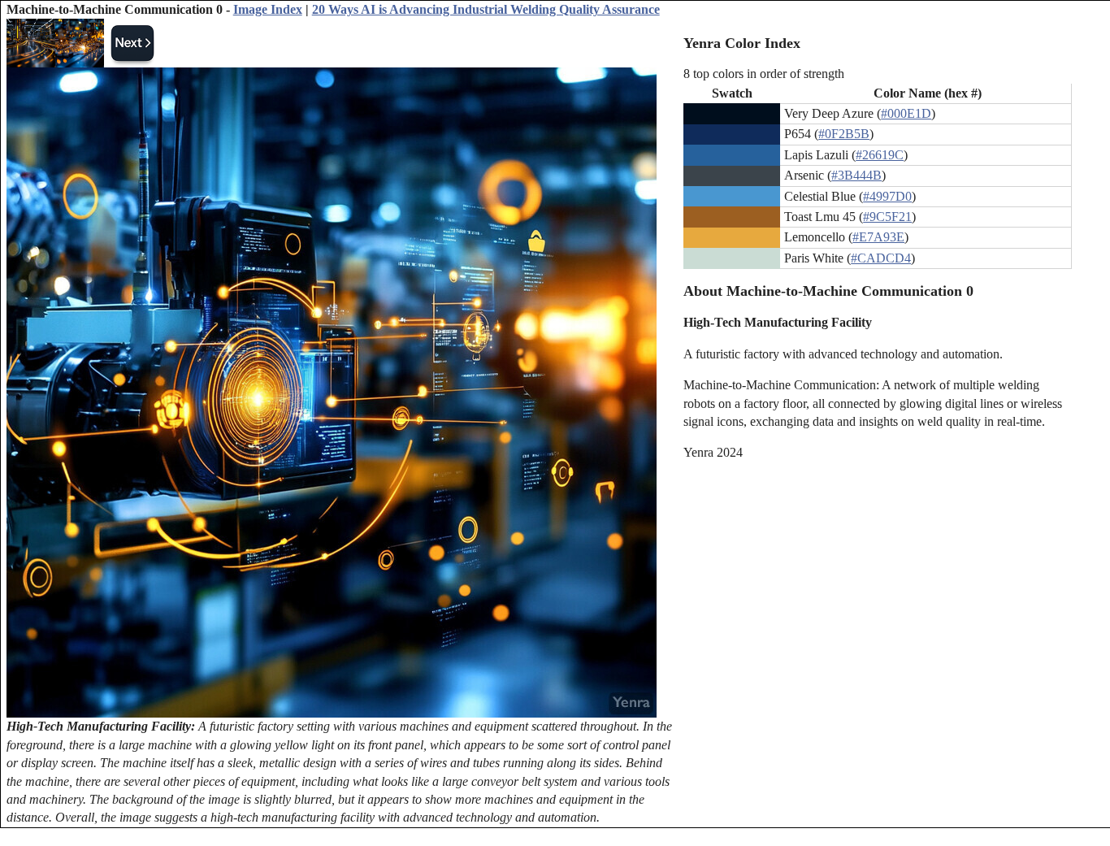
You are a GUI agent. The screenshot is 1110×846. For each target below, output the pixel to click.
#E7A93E (878, 237)
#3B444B (856, 175)
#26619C (880, 155)
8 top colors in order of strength (763, 73)
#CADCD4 (881, 258)
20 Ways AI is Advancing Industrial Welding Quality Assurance (486, 9)
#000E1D (906, 113)
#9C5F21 (887, 216)
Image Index (267, 9)
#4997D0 (887, 196)
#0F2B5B (843, 134)
